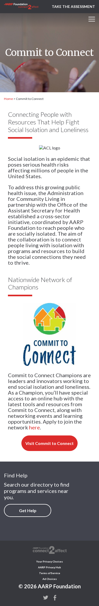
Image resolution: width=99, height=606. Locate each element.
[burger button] (91, 19)
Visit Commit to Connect (49, 443)
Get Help (27, 510)
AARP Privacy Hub (49, 567)
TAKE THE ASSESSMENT (73, 6)
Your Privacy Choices (49, 561)
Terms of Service (49, 573)
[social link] (45, 597)
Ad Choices (50, 578)
